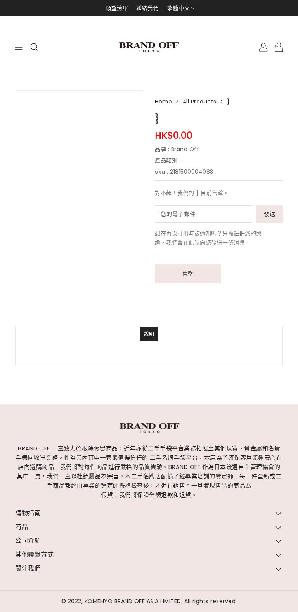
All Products (200, 101)
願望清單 (117, 8)
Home (163, 101)
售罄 (188, 274)
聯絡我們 (147, 8)
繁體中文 (178, 8)
